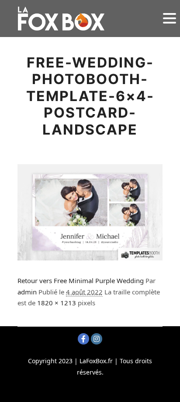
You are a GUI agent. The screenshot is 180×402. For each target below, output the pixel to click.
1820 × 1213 (56, 302)
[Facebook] (83, 339)
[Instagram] (96, 339)
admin (27, 291)
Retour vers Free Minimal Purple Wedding (80, 280)
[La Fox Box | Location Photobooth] (61, 18)
